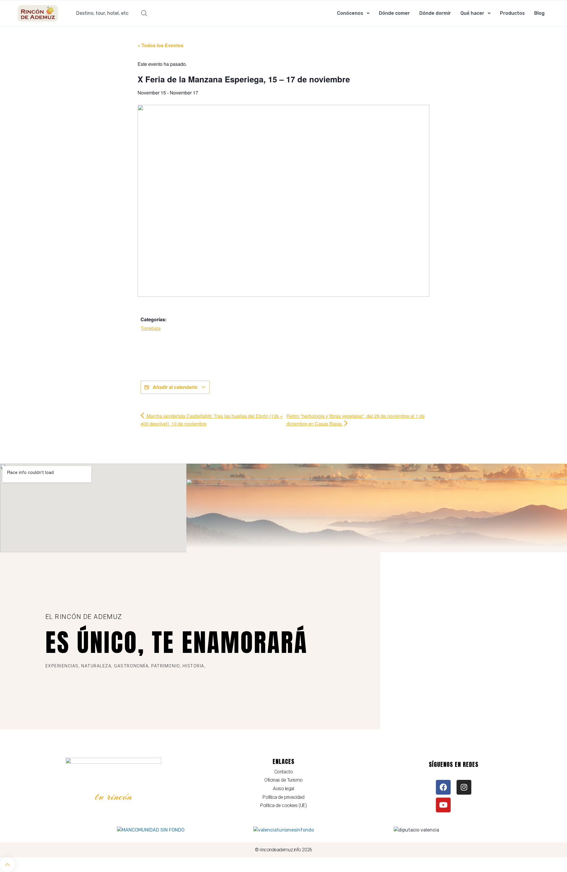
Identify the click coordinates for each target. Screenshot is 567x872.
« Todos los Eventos (160, 45)
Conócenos (350, 13)
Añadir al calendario (175, 387)
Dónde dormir (435, 13)
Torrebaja (151, 328)
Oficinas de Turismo (283, 780)
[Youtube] (443, 805)
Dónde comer (394, 13)
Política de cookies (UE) (283, 805)
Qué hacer (472, 13)
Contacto (283, 772)
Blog (539, 13)
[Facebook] (443, 787)
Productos (512, 13)
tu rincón (113, 796)
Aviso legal (283, 788)
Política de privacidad (283, 797)
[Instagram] (464, 787)
